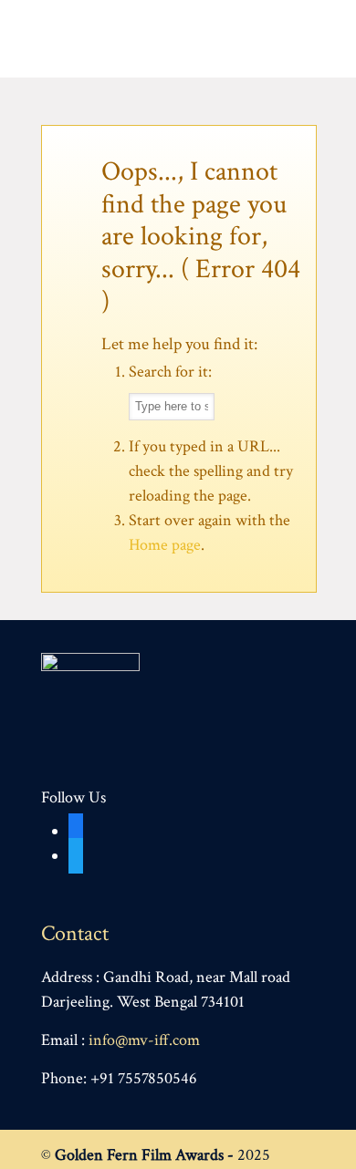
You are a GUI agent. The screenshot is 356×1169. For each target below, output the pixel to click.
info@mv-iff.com (144, 1039)
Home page (165, 544)
